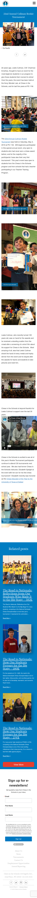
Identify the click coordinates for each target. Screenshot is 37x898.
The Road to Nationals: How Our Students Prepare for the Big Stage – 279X (17, 732)
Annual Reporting (18, 866)
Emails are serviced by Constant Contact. (21, 833)
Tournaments (18, 857)
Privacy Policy (24, 887)
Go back (6, 48)
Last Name (9, 815)
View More (18, 764)
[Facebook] (11, 882)
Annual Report (13, 887)
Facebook (16, 54)
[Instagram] (21, 882)
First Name (9, 806)
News (18, 854)
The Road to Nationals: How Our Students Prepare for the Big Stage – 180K (17, 664)
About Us (18, 851)
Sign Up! (18, 839)
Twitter (25, 54)
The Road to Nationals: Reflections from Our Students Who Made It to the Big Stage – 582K (17, 595)
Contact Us (18, 860)
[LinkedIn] (26, 882)
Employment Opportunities (18, 863)
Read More (6, 618)
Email (7, 796)
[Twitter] (16, 882)
